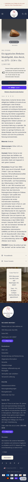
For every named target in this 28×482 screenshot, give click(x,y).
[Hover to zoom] (14, 31)
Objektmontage (7, 365)
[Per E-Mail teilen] (12, 96)
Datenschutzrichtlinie (8, 385)
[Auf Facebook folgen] (2, 463)
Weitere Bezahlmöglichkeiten (14, 92)
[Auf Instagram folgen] (10, 463)
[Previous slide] (3, 30)
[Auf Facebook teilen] (6, 96)
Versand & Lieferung (8, 377)
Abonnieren (7, 457)
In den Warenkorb (14, 82)
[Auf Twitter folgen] (6, 463)
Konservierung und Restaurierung (13, 356)
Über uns (4, 350)
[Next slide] (24, 30)
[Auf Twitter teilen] (8, 96)
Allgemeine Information (9, 359)
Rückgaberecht (7, 392)
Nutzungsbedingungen (9, 388)
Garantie (4, 362)
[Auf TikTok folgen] (18, 463)
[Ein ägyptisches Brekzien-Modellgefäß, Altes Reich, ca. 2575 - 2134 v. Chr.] (11, 45)
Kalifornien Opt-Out (8, 395)
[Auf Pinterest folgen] (14, 463)
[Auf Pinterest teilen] (10, 96)
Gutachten (5, 353)
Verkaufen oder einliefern (10, 374)
